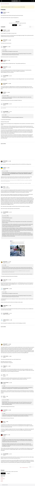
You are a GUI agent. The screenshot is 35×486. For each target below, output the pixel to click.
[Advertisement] (18, 151)
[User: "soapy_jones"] (2, 280)
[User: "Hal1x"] (2, 187)
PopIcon (4, 12)
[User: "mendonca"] (2, 61)
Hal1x (4, 186)
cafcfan (4, 167)
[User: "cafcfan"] (2, 168)
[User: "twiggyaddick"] (2, 306)
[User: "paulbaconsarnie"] (2, 320)
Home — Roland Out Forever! (24, 467)
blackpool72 (5, 66)
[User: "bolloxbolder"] (2, 161)
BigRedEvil (5, 46)
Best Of (2, 481)
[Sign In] (33, 1)
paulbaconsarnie (6, 319)
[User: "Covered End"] (2, 410)
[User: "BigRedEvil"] (2, 47)
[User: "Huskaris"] (2, 30)
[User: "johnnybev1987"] (2, 289)
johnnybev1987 (5, 288)
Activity (2, 477)
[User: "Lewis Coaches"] (2, 356)
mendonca (5, 60)
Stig (4, 421)
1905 (4, 374)
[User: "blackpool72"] (2, 67)
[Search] (32, 1)
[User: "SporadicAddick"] (2, 76)
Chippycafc (5, 366)
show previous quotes (5, 116)
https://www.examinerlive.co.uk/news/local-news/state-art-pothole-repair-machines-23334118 (16, 183)
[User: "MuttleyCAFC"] (2, 40)
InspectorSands (5, 382)
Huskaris (3, 49)
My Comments (3, 478)
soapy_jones (5, 279)
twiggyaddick (5, 305)
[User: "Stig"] (2, 422)
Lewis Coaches (5, 356)
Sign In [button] (15, 25)
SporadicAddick (5, 75)
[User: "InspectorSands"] (2, 383)
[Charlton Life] (15, 1)
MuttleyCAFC (5, 39)
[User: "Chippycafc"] (2, 366)
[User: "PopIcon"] (2, 13)
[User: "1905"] (2, 375)
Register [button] (20, 25)
